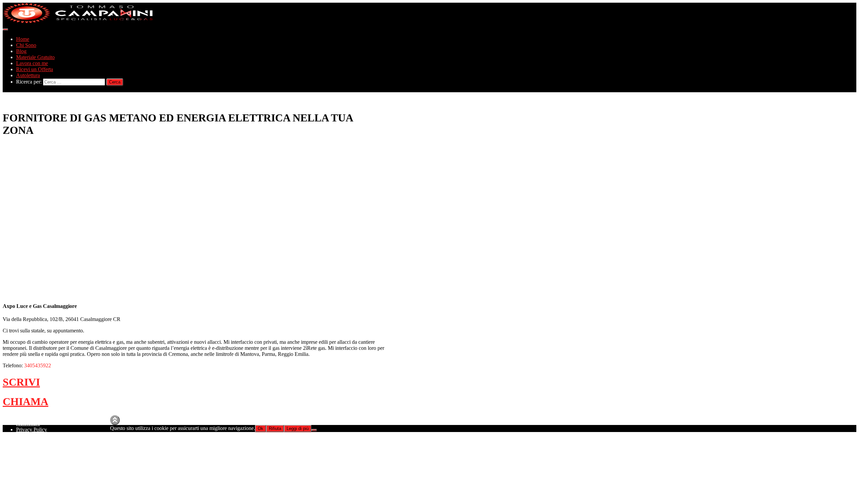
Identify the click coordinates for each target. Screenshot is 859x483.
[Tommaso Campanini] (78, 21)
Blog (21, 51)
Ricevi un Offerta (34, 69)
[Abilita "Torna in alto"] (115, 420)
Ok (260, 428)
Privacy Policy (31, 429)
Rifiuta (275, 428)
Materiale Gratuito (35, 57)
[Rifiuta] (314, 430)
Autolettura (28, 75)
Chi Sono (26, 45)
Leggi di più (298, 428)
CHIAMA (25, 401)
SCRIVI (21, 382)
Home (22, 39)
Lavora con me (32, 63)
